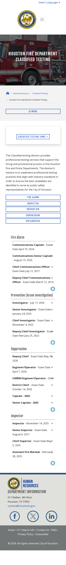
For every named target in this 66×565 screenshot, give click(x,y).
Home (11, 530)
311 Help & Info (26, 530)
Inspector (33, 203)
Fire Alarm (33, 197)
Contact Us (43, 530)
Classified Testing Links (32, 136)
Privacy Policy (25, 534)
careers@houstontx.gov (21, 506)
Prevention (33, 209)
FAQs (54, 530)
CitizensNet (41, 534)
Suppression (33, 215)
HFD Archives (33, 221)
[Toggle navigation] (42, 19)
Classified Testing (40, 93)
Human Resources (21, 93)
